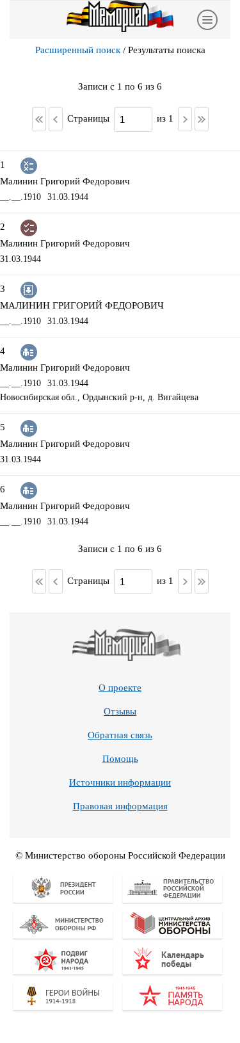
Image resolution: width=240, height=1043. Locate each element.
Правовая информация (120, 806)
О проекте (120, 688)
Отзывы (120, 711)
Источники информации (120, 782)
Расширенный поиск (77, 50)
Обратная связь (120, 735)
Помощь (120, 759)
